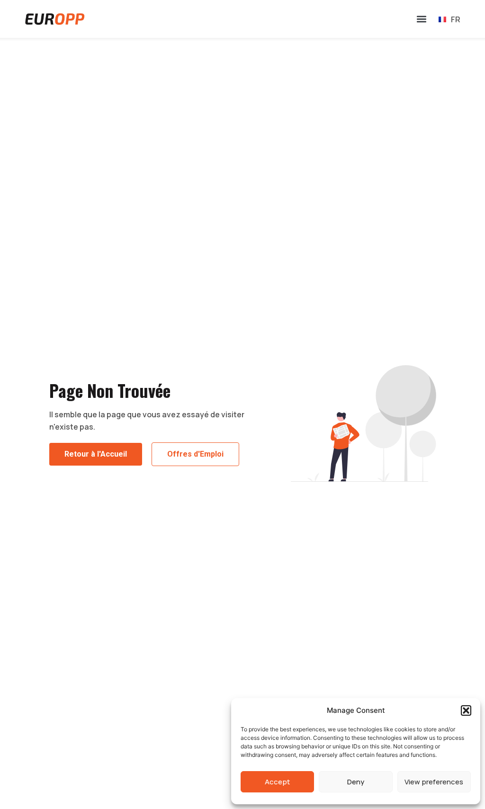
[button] (466, 710)
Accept (277, 782)
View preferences (433, 782)
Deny (355, 782)
